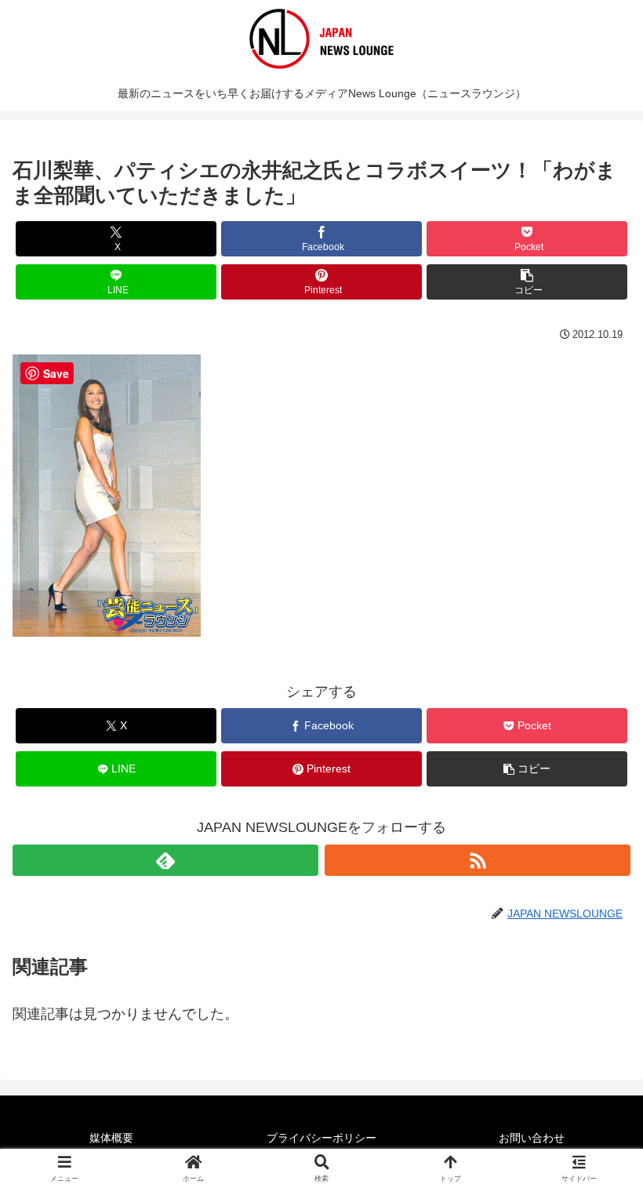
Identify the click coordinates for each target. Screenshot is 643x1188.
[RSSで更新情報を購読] (477, 860)
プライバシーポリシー (321, 1138)
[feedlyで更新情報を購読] (165, 860)
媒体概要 (111, 1138)
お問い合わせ (532, 1138)
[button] (527, 282)
